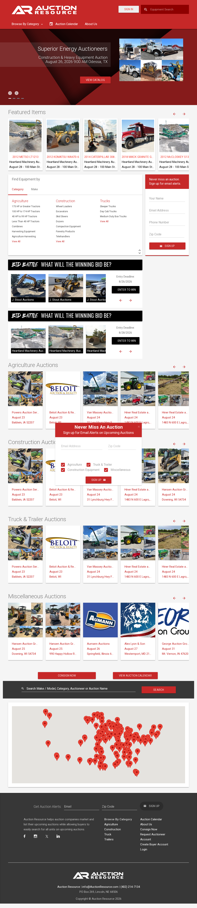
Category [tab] (17, 189)
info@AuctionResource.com (100, 887)
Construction (65, 201)
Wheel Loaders (64, 206)
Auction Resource (68, 887)
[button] (10, 93)
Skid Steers (62, 216)
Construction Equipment (83, 470)
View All (16, 241)
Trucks (105, 201)
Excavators (62, 211)
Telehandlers (63, 236)
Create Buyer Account (154, 844)
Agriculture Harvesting (24, 236)
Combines (17, 226)
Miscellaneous (120, 470)
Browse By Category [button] (26, 24)
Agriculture (74, 464)
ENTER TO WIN (127, 289)
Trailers (109, 839)
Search (158, 689)
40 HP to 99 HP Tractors (24, 216)
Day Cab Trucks (108, 211)
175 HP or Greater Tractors (26, 206)
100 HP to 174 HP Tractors (26, 211)
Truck (107, 834)
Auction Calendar (151, 819)
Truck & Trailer (102, 464)
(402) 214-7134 (130, 887)
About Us (91, 24)
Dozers (60, 221)
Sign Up (96, 479)
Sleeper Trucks (108, 206)
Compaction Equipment (68, 226)
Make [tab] (34, 189)
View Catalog (95, 80)
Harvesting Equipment (23, 231)
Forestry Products (65, 231)
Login (143, 849)
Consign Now (67, 675)
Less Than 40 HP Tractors (25, 221)
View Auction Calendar (135, 675)
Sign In (128, 9)
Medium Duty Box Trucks (113, 216)
